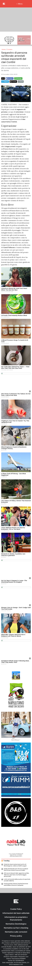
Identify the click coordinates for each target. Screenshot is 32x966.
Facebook (10, 78)
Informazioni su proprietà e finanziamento (16, 918)
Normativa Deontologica (16, 924)
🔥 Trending (5, 861)
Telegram (5, 81)
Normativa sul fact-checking (16, 928)
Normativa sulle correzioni (16, 932)
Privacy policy (16, 936)
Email (21, 81)
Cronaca (9, 49)
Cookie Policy (16, 909)
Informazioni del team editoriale (16, 913)
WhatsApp (19, 78)
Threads (14, 81)
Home (3, 49)
